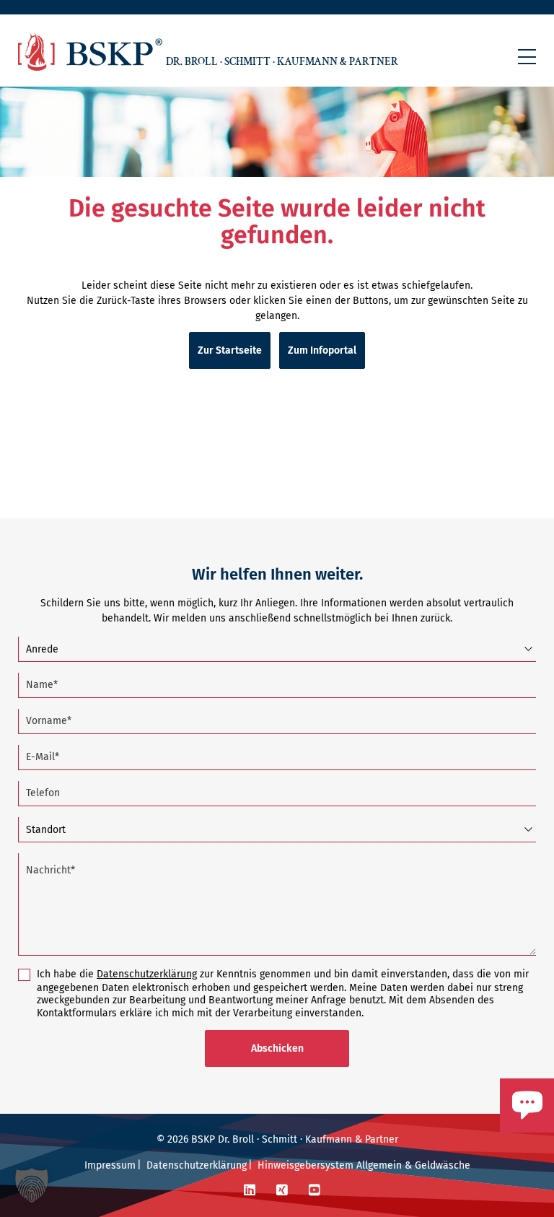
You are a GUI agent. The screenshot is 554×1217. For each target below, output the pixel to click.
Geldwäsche (442, 1165)
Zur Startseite (230, 350)
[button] (527, 57)
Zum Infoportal (322, 350)
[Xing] (282, 1190)
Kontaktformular (484, 1139)
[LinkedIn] (249, 1190)
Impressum (110, 1165)
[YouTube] (314, 1190)
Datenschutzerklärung (147, 974)
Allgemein (379, 1165)
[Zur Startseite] (90, 51)
